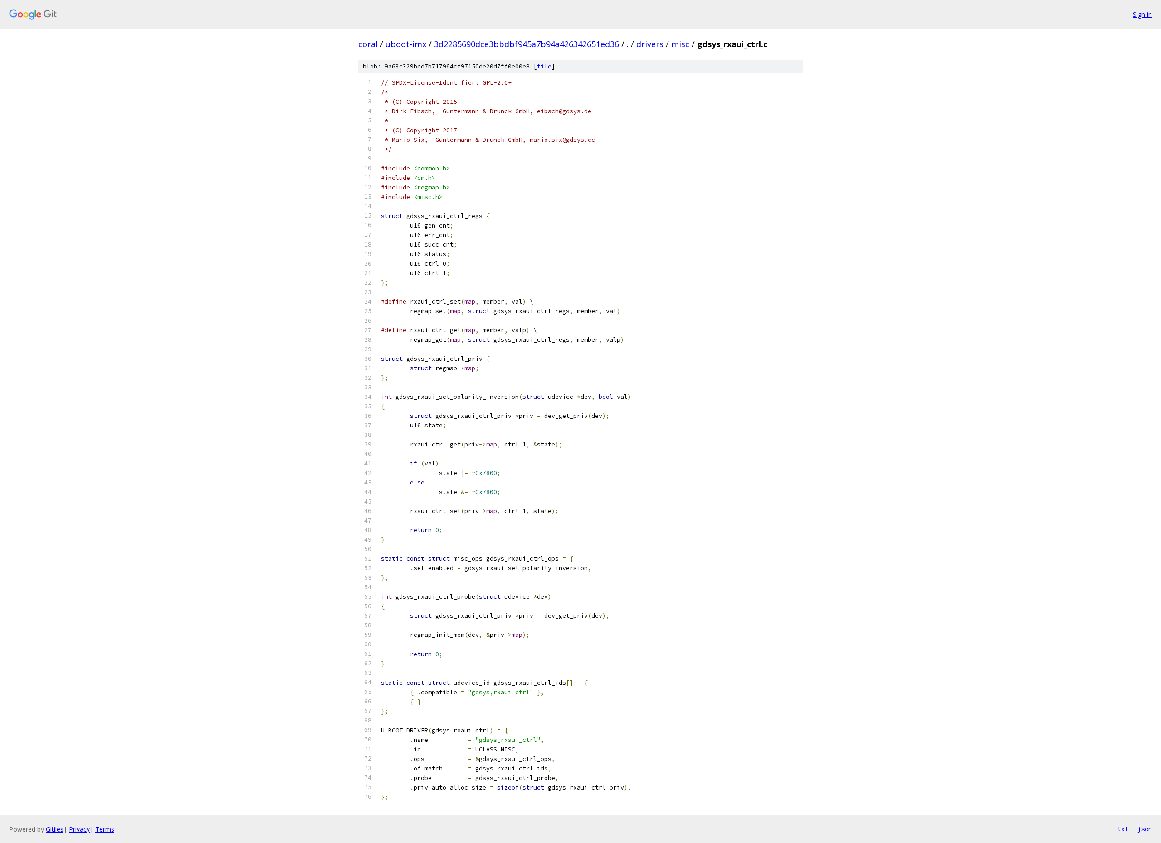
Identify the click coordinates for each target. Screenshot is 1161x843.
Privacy (79, 829)
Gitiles (54, 829)
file (544, 66)
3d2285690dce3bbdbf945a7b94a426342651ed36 (526, 44)
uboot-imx (405, 44)
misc (680, 44)
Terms (104, 829)
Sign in (1142, 14)
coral (368, 44)
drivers (649, 44)
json (1144, 829)
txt (1122, 829)
